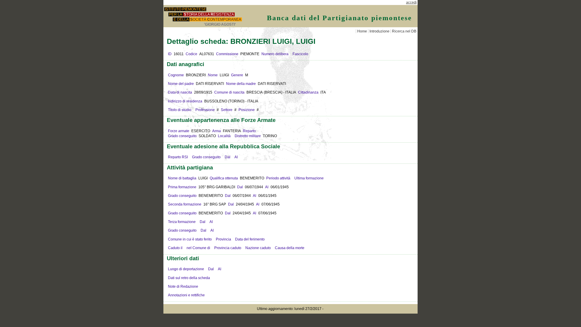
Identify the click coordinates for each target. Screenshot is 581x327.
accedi (411, 2)
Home (362, 31)
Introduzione (379, 31)
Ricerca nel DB (404, 31)
